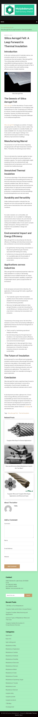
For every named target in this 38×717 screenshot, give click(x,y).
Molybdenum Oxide (11, 673)
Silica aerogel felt (9, 125)
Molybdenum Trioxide (12, 683)
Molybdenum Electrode (12, 662)
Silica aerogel (8, 105)
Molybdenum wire (11, 686)
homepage (27, 406)
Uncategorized (10, 707)
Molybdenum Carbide (12, 652)
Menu (2, 22)
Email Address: (8, 548)
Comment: (7, 523)
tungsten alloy (10, 693)
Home (2, 27)
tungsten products (11, 700)
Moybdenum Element (12, 690)
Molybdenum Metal (11, 669)
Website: (6, 556)
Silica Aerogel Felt (13, 413)
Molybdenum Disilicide (12, 656)
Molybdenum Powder (12, 676)
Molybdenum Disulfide (12, 659)
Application (9, 27)
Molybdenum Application (13, 649)
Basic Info (8, 638)
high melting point (11, 642)
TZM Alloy (8, 703)
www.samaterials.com (17, 588)
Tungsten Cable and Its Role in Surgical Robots (18, 609)
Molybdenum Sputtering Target (14, 679)
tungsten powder (10, 696)
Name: (6, 540)
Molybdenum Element (12, 666)
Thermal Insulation (24, 413)
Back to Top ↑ (19, 715)
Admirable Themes (31, 713)
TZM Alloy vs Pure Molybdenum (14, 605)
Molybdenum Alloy (11, 645)
